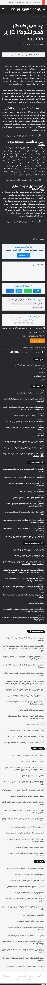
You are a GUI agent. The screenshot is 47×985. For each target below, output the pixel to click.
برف (33, 328)
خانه (42, 16)
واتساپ (27, 291)
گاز (15, 328)
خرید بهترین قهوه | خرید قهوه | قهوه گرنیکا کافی (30, 365)
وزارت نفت (41, 332)
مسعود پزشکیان (8, 328)
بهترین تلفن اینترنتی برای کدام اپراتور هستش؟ (23, 250)
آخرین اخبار (36, 16)
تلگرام (37, 291)
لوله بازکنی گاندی (39, 376)
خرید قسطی (41, 368)
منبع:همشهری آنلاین (38, 239)
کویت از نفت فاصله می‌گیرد (31, 272)
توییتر (19, 291)
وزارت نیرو (33, 332)
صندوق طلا (41, 372)
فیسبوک (10, 291)
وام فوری (42, 380)
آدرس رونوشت (37, 341)
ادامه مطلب (23, 255)
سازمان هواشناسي (24, 328)
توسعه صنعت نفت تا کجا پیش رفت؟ (28, 269)
